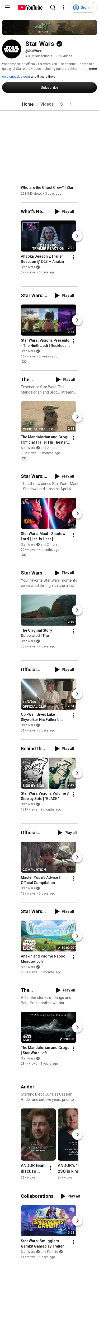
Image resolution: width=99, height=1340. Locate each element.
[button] (70, 104)
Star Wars (28, 267)
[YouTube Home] (30, 7)
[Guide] (7, 7)
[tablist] (49, 104)
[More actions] (73, 257)
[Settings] (63, 7)
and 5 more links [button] (43, 76)
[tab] (27, 104)
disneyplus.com (18, 76)
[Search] (53, 7)
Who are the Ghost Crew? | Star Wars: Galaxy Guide (50, 187)
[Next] (77, 236)
